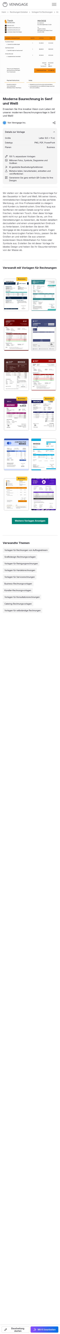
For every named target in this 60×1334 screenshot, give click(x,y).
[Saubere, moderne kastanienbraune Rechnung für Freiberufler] (43, 374)
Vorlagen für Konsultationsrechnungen (22, 597)
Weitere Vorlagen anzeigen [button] (30, 520)
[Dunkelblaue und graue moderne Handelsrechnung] (43, 335)
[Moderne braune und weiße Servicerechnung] (16, 374)
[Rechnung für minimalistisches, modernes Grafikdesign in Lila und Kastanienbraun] (16, 414)
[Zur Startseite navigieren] (15, 4)
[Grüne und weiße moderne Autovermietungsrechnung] (43, 295)
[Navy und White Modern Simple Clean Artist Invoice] (43, 414)
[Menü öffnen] (54, 4)
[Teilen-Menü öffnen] (54, 123)
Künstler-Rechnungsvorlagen (17, 590)
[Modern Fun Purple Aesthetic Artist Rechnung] (43, 494)
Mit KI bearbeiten (47, 1329)
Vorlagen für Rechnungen (42, 12)
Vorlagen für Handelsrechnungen (19, 570)
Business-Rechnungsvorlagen (18, 583)
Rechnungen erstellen (19, 12)
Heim (4, 12)
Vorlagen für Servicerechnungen (19, 577)
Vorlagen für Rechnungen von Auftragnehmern (26, 550)
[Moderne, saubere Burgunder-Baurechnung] (16, 335)
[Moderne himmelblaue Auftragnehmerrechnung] (16, 454)
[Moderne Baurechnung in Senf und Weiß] (16, 494)
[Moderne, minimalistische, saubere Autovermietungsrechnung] (43, 454)
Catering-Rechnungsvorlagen (18, 604)
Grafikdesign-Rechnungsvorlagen (20, 557)
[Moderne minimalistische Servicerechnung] (16, 295)
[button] (15, 1329)
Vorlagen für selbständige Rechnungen (22, 610)
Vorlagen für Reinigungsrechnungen (21, 563)
